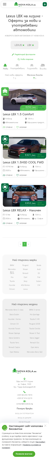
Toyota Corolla (34, 328)
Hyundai (12, 285)
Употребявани (17, 68)
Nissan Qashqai (14, 333)
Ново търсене (26, 59)
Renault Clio (34, 343)
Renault (25, 273)
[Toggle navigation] (4, 4)
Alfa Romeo (25, 285)
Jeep (25, 281)
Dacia (12, 273)
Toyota (12, 281)
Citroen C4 (14, 324)
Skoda (39, 265)
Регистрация (24, 422)
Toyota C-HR (34, 319)
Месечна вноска (35, 75)
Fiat (38, 277)
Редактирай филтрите (24, 54)
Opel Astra (35, 347)
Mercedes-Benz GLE (34, 352)
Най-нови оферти (14, 75)
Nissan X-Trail (34, 333)
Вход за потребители (24, 413)
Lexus (18, 45)
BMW (12, 265)
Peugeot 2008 (34, 324)
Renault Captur (14, 347)
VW (38, 285)
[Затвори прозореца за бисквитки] (45, 425)
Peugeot (25, 265)
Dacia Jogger (34, 338)
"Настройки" (40, 442)
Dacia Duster (14, 314)
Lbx (29, 45)
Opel (25, 277)
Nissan (25, 269)
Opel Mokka (14, 352)
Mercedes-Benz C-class (14, 310)
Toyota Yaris (14, 343)
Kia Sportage (34, 314)
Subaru (38, 281)
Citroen (12, 289)
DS (39, 273)
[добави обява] (45, 4)
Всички (43, 68)
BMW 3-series (34, 310)
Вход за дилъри (24, 418)
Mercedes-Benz (12, 270)
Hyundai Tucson (14, 328)
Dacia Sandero (14, 338)
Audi (39, 269)
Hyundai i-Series (14, 319)
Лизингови (32, 68)
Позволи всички (24, 454)
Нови (5, 68)
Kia (12, 277)
